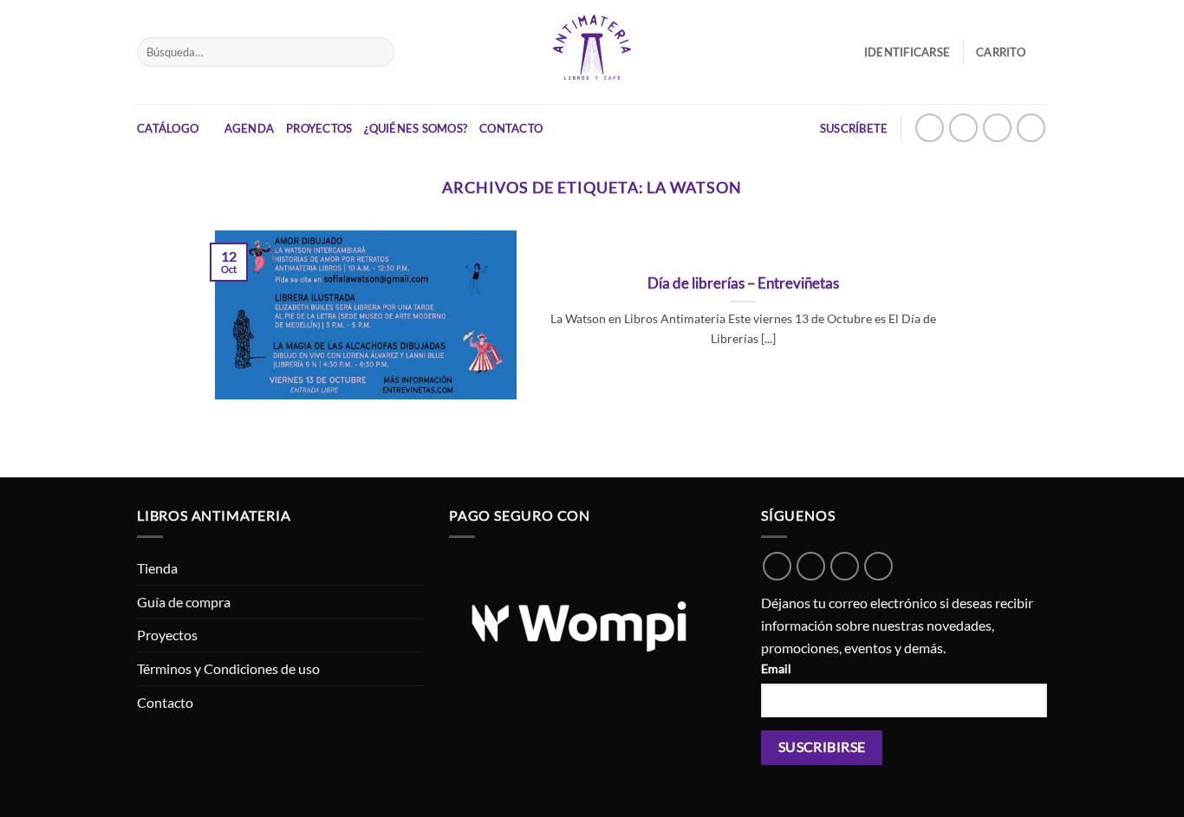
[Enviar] (377, 52)
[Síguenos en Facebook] (997, 127)
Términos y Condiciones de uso (228, 668)
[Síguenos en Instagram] (963, 127)
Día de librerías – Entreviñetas (743, 283)
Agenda (249, 128)
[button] (1011, 52)
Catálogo (167, 128)
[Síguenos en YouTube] (1031, 127)
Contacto (511, 128)
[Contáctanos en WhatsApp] (929, 127)
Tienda (157, 568)
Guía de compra (184, 601)
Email (776, 668)
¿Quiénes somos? (415, 128)
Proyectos (319, 128)
